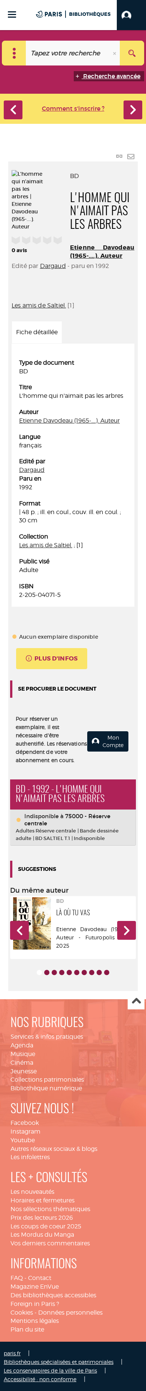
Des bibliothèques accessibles (53, 1295)
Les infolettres (30, 1157)
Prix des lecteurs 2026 (41, 1217)
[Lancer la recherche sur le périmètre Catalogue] (132, 53)
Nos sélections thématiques (50, 1209)
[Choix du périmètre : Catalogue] (14, 53)
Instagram (25, 1131)
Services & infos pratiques (46, 1036)
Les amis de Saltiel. (39, 305)
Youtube (22, 1140)
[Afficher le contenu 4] (61, 972)
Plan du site (27, 1329)
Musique (22, 1054)
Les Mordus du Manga (42, 1234)
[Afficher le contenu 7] (84, 972)
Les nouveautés (32, 1191)
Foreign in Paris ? (34, 1303)
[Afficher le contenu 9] (99, 972)
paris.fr (12, 1353)
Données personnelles (70, 1312)
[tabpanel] (73, 479)
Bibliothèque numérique (46, 1088)
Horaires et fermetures (42, 1200)
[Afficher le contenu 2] (46, 972)
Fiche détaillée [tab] (37, 332)
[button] (131, 15)
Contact (39, 1277)
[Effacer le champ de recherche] (115, 53)
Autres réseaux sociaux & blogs (53, 1148)
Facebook (24, 1122)
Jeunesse (23, 1071)
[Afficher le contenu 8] (91, 972)
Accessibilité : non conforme (40, 1379)
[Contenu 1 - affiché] (39, 972)
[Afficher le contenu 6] (76, 972)
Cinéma (21, 1062)
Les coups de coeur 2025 (45, 1226)
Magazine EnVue (34, 1286)
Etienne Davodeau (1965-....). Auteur (102, 252)
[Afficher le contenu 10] (106, 972)
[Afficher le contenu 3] (54, 972)
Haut (136, 1001)
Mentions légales (34, 1320)
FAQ (16, 1277)
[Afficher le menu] (11, 14)
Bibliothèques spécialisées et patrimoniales (58, 1362)
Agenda (21, 1045)
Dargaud (53, 265)
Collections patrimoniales (47, 1079)
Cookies (21, 1312)
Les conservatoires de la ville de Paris (50, 1370)
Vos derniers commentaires (50, 1243)
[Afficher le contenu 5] (69, 972)
